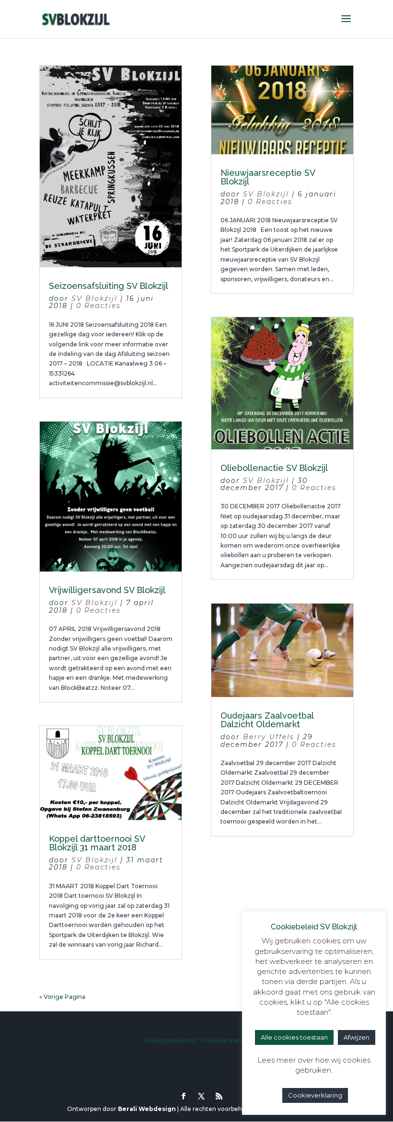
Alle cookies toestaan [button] (294, 1037)
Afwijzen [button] (357, 1037)
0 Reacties (98, 305)
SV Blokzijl (94, 298)
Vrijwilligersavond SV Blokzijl (107, 590)
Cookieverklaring (224, 1040)
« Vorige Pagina (62, 996)
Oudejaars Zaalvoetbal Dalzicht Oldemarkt (266, 719)
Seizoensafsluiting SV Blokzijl (108, 286)
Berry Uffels (268, 737)
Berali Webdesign (147, 1108)
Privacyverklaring (169, 1040)
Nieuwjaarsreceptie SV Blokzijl (267, 177)
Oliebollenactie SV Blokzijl (274, 468)
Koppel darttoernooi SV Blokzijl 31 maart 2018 (97, 843)
